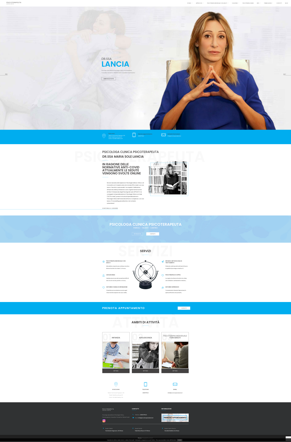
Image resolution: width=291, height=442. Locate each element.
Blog (286, 3)
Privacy (140, 438)
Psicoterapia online (248, 3)
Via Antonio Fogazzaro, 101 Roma (114, 430)
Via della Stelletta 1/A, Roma (171, 430)
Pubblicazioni (268, 3)
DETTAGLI (106, 75)
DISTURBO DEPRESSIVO (172, 287)
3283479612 (145, 392)
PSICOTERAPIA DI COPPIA (173, 275)
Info (258, 3)
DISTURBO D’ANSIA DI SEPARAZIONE (116, 287)
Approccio (199, 3)
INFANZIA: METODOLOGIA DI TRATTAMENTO (173, 262)
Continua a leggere (110, 208)
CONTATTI (152, 234)
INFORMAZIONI (137, 234)
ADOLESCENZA (110, 275)
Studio (189, 3)
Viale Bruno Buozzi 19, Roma (142, 430)
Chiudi (179, 440)
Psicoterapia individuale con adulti (217, 3)
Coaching (235, 3)
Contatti (279, 3)
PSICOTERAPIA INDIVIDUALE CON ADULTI (115, 262)
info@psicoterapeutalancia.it (175, 392)
